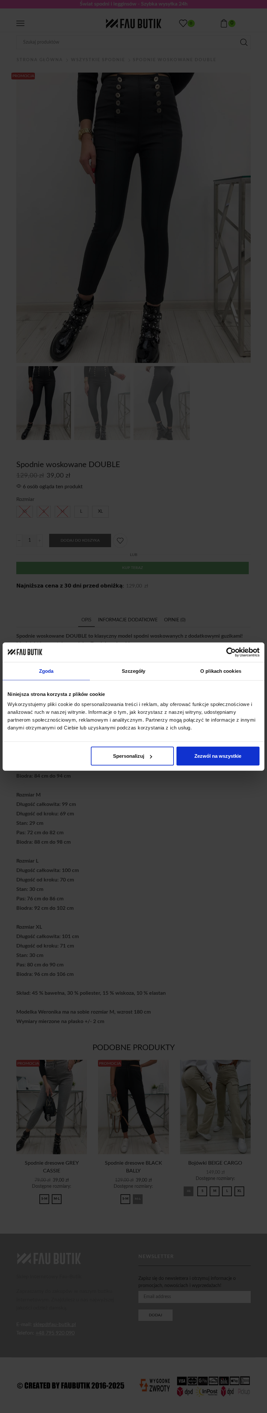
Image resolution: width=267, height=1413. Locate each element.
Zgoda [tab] (46, 670)
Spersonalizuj (128, 756)
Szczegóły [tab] (134, 670)
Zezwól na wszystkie (217, 756)
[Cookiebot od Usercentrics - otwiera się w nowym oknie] (231, 652)
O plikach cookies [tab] (220, 670)
